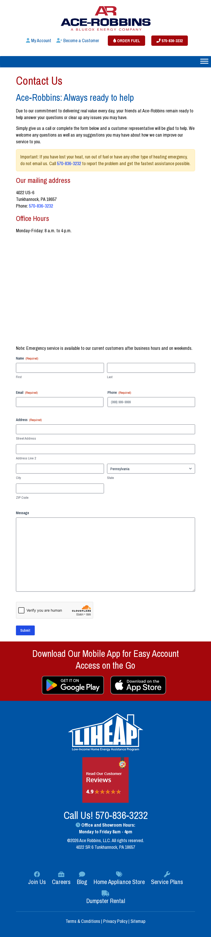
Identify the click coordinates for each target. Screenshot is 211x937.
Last (109, 377)
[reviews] (105, 780)
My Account (40, 40)
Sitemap (137, 921)
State (110, 478)
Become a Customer (80, 40)
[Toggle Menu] (204, 61)
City (18, 478)
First (19, 377)
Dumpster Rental (105, 901)
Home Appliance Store (119, 882)
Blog (82, 882)
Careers (61, 882)
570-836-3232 (172, 40)
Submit (25, 630)
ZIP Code (22, 497)
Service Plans (167, 882)
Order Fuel (128, 40)
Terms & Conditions (83, 921)
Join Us (37, 882)
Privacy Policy (115, 921)
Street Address (26, 438)
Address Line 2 (26, 458)
